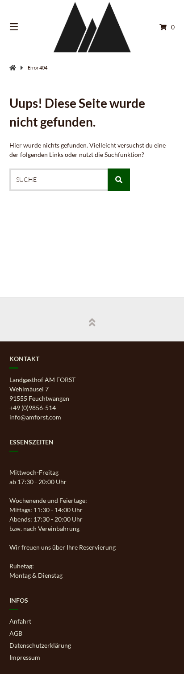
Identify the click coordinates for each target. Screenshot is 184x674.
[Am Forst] (12, 67)
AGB (15, 633)
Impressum (24, 657)
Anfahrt (20, 621)
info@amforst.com (35, 417)
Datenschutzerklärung (40, 645)
